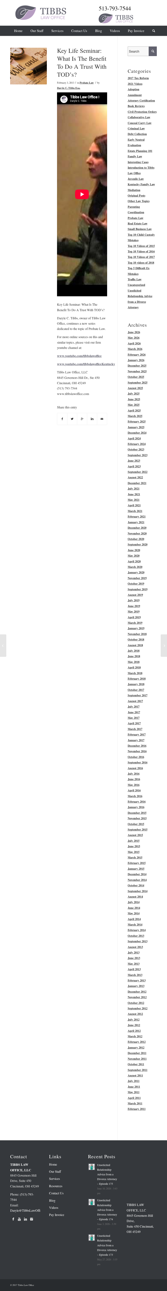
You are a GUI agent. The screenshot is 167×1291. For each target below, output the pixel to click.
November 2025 (137, 371)
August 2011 (135, 1075)
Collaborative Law (139, 117)
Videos (53, 1207)
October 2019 (136, 583)
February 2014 (137, 930)
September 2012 (137, 1008)
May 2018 (134, 662)
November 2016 (137, 751)
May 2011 (134, 1092)
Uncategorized (136, 285)
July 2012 (134, 1019)
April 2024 (134, 438)
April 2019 (134, 617)
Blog (52, 1200)
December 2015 (137, 813)
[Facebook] (13, 1219)
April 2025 (134, 410)
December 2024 (137, 432)
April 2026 (134, 343)
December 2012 (137, 991)
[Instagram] (32, 1219)
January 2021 (136, 522)
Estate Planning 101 (140, 151)
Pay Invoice (56, 1214)
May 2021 (134, 500)
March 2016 (135, 796)
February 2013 (137, 980)
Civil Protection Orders (142, 112)
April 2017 (134, 723)
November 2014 (137, 880)
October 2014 (136, 885)
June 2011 (134, 1086)
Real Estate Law (137, 223)
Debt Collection (137, 134)
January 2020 (136, 572)
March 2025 (135, 416)
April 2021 (134, 505)
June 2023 (134, 460)
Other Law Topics (138, 201)
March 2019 (135, 623)
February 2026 (137, 354)
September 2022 (137, 472)
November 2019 (137, 578)
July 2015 (134, 841)
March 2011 (135, 1103)
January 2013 (136, 986)
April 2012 (134, 1031)
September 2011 (137, 1070)
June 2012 (134, 1025)
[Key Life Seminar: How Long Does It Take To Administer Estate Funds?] (3, 645)
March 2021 (135, 511)
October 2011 (136, 1064)
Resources (55, 1186)
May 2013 (134, 963)
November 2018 (137, 634)
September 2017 (137, 695)
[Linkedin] (25, 1219)
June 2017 (134, 712)
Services (54, 1178)
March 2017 (135, 729)
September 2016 (137, 762)
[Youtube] (19, 1219)
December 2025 (137, 365)
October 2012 (136, 1003)
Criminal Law (136, 128)
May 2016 (134, 785)
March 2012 (135, 1036)
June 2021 (134, 494)
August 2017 (135, 701)
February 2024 (137, 444)
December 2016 (137, 745)
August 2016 (135, 768)
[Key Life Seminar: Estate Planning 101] (164, 645)
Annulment (135, 95)
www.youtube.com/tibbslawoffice (79, 355)
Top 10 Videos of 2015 (141, 246)
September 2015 (137, 829)
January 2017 (136, 740)
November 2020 (137, 533)
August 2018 (135, 645)
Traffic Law (135, 279)
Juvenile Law (136, 179)
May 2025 (134, 405)
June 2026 (134, 332)
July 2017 (134, 706)
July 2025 (134, 393)
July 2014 (134, 902)
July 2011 (134, 1081)
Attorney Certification (141, 100)
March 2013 (135, 975)
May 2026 (134, 337)
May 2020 (134, 555)
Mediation (134, 190)
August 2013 (135, 947)
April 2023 (134, 466)
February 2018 (137, 678)
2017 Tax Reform (138, 78)
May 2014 (134, 913)
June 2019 (134, 606)
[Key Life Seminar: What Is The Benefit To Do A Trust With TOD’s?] (28, 66)
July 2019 (134, 600)
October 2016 (136, 757)
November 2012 (137, 997)
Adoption (133, 89)
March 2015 (135, 857)
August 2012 (135, 1014)
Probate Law (87, 82)
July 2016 (134, 773)
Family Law (135, 156)
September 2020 (137, 544)
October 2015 (136, 824)
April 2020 (134, 561)
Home (53, 1164)
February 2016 (137, 801)
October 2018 (136, 639)
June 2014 (134, 908)
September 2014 (137, 891)
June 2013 (134, 958)
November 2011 (137, 1058)
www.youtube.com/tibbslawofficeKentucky (86, 364)
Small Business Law (140, 229)
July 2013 (134, 952)
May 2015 (134, 852)
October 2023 (136, 449)
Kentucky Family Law (141, 184)
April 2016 (134, 790)
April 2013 (134, 969)
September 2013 (137, 941)
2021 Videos (135, 84)
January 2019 (136, 628)
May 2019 (134, 611)
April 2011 (134, 1098)
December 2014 (137, 874)
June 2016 (134, 779)
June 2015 (134, 846)
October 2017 (136, 690)
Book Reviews (136, 106)
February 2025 (137, 421)
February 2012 (137, 1042)
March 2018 (135, 673)
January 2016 (136, 807)
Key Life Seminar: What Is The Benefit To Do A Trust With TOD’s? (82, 62)
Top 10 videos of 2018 (141, 262)
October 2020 (136, 539)
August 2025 (135, 388)
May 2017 (134, 718)
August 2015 (135, 835)
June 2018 (134, 656)
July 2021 (134, 488)
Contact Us (56, 1193)
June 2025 (134, 399)
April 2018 (134, 667)
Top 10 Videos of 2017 (141, 257)
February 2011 (137, 1109)
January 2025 (136, 427)
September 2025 (137, 382)
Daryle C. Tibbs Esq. (68, 88)
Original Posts (136, 195)
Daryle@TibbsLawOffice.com (29, 1210)
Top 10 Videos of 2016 (141, 251)
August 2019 (135, 595)
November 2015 (137, 818)
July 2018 (134, 650)
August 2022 (135, 477)
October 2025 (136, 377)
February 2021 (137, 516)
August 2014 (135, 896)
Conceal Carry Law (140, 123)
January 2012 (136, 1047)
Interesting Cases (138, 162)
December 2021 (137, 483)
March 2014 (135, 924)
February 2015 (137, 863)
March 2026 (135, 349)
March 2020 (135, 567)
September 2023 (137, 455)
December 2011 (137, 1053)
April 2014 (134, 919)
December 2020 (137, 527)
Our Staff (55, 1171)
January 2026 (136, 360)
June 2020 (134, 550)
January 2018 (136, 684)
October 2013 (136, 936)
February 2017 (137, 734)
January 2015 (136, 868)
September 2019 (137, 589)
